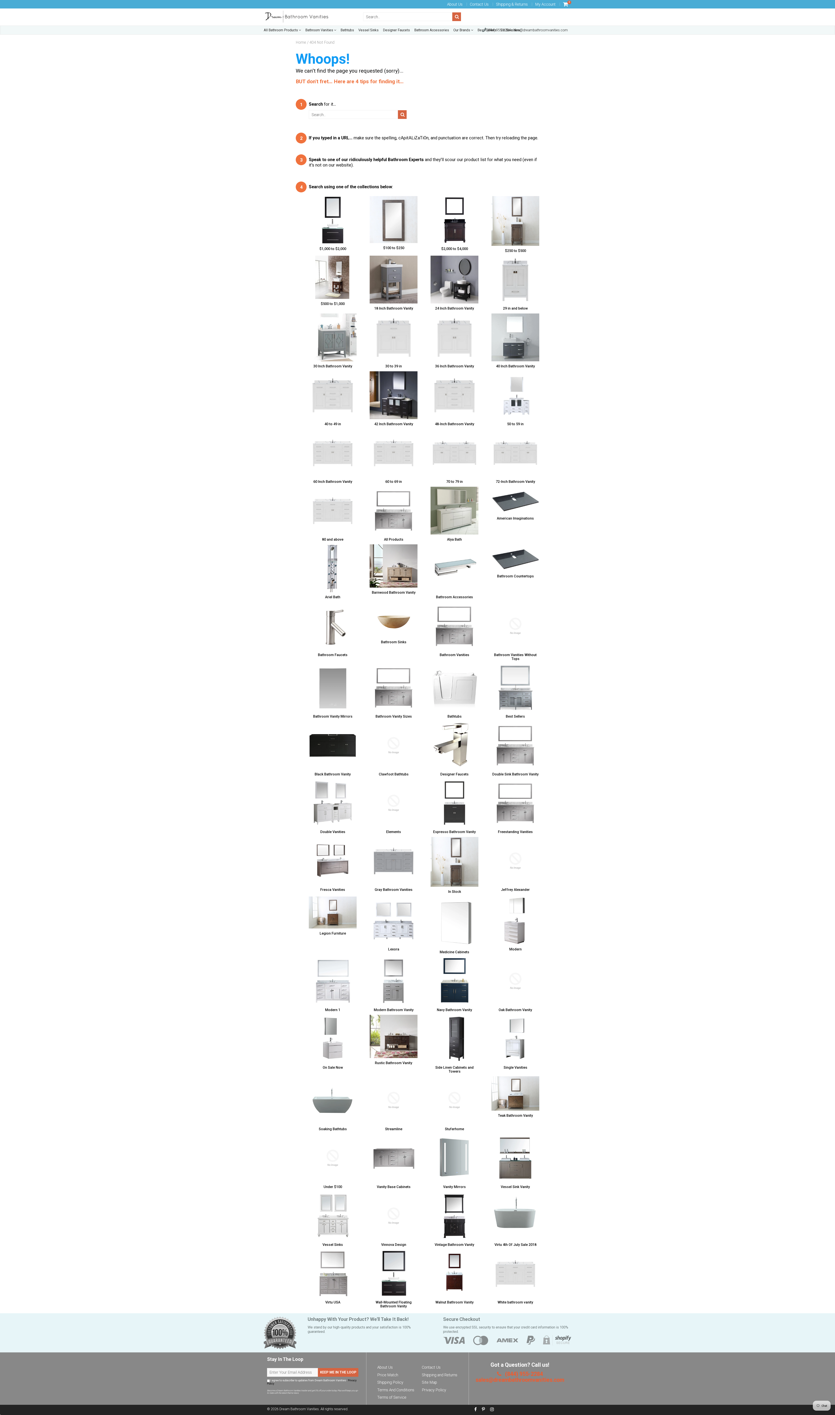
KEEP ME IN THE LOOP (338, 1372)
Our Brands (462, 30)
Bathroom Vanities (319, 30)
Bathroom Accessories (431, 30)
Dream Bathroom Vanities (299, 1409)
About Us (455, 4)
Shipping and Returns (439, 1375)
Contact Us (479, 4)
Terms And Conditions (395, 1390)
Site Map (429, 1382)
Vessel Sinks (368, 30)
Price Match (387, 1375)
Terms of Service (391, 1397)
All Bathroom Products (281, 30)
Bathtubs (347, 30)
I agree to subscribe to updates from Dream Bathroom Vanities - (312, 1382)
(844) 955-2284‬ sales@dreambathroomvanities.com (527, 30)
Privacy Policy (434, 1390)
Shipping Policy (390, 1382)
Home (301, 42)
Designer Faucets (396, 30)
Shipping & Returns (512, 4)
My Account (545, 4)
